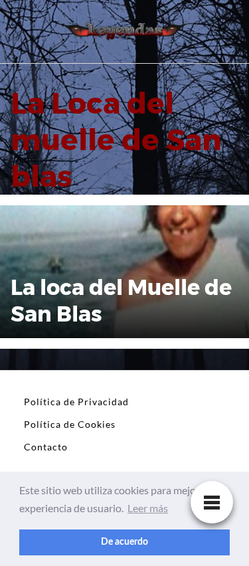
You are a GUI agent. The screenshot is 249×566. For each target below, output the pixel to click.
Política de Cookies (70, 424)
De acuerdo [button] (124, 542)
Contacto (46, 446)
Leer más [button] (147, 508)
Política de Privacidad (76, 401)
